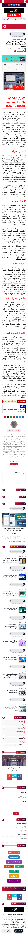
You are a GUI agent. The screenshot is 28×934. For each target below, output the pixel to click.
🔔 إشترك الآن (18, 931)
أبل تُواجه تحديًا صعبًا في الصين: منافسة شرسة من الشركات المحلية (11, 626)
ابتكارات (13, 721)
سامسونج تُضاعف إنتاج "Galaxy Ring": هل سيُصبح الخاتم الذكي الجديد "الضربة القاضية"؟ (10, 676)
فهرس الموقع (21, 835)
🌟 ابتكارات (14, 876)
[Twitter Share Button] (20, 417)
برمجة (13, 735)
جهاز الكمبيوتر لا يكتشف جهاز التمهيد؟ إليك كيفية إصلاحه (10, 658)
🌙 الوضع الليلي (6, 931)
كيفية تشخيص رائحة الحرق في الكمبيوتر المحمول (13, 69)
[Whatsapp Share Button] (11, 417)
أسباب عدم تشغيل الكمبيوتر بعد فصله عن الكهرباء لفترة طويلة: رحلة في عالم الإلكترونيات (10, 593)
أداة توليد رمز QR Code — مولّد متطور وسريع (11, 691)
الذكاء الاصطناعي (13, 731)
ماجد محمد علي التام (20, 541)
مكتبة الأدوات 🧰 (13, 745)
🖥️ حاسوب (9, 866)
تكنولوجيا (13, 738)
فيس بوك (18, 777)
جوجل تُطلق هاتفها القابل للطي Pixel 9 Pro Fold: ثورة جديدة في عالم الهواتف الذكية (10, 560)
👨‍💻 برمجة (20, 866)
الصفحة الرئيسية (20, 39)
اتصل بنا (23, 838)
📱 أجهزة (14, 871)
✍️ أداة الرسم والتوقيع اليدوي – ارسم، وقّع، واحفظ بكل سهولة (14, 529)
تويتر (13, 776)
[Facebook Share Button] (22, 417)
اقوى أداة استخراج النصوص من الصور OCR (10, 642)
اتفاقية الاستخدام (20, 827)
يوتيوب (9, 779)
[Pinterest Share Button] (17, 417)
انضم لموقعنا (13, 760)
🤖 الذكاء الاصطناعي (14, 861)
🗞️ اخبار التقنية (14, 852)
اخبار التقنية (13, 728)
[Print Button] (5, 417)
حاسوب (13, 39)
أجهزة (13, 725)
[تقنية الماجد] (14, 10)
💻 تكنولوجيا (14, 857)
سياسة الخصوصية (20, 823)
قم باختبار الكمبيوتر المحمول (14, 290)
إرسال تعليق (14, 464)
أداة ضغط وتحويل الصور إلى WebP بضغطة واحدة (11, 609)
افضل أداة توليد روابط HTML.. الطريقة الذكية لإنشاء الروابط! (10, 576)
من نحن (23, 831)
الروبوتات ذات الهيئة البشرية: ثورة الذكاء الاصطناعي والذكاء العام (14, 410)
